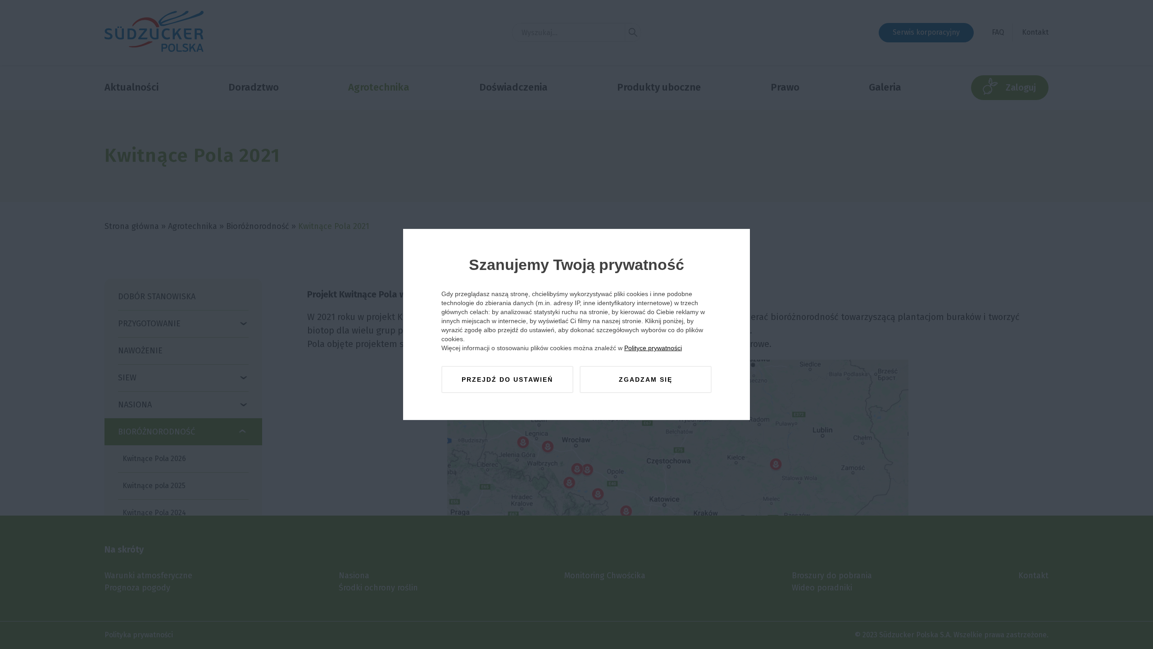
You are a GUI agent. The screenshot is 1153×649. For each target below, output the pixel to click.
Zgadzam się (645, 379)
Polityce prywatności (653, 348)
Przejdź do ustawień (507, 379)
